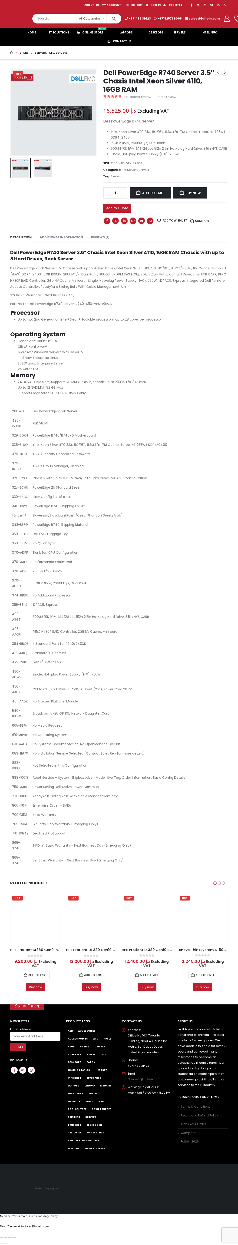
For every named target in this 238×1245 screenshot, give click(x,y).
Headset (101, 1070)
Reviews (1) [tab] (100, 237)
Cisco (91, 1054)
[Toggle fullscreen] (5, 1237)
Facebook (107, 221)
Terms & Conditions (195, 1107)
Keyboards (93, 1077)
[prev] (218, 73)
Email (141, 221)
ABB (70, 1031)
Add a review (166, 97)
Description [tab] (21, 237)
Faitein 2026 (190, 1141)
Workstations (95, 1148)
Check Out (134, 5)
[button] (11, 112)
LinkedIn (124, 221)
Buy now (193, 193)
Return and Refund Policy (199, 1115)
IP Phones (74, 1077)
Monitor (74, 1101)
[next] (225, 73)
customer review (137, 97)
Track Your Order (193, 1124)
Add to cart (153, 193)
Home (31, 32)
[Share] (10, 1237)
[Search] (114, 18)
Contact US (122, 41)
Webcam (73, 1148)
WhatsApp (150, 221)
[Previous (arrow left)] (1, 1243)
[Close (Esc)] (14, 1237)
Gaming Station (79, 1070)
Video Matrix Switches (83, 1140)
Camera (100, 1046)
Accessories (87, 1031)
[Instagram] (205, 5)
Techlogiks (94, 1124)
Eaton (91, 1062)
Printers (74, 1117)
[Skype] (211, 5)
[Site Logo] (19, 18)
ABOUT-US (91, 5)
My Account (111, 5)
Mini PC (93, 1093)
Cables (84, 1046)
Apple (107, 1038)
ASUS (71, 1046)
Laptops (125, 32)
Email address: (21, 1029)
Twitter (115, 221)
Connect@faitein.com (144, 1079)
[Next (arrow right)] (5, 1243)
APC (95, 1038)
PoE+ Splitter (77, 1109)
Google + (133, 221)
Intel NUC (209, 32)
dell (103, 1054)
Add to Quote (117, 208)
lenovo (90, 1085)
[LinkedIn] (218, 5)
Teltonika (75, 1132)
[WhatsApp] (225, 5)
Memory (105, 1085)
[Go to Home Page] (11, 53)
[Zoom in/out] (1, 1237)
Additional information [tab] (61, 237)
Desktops (156, 32)
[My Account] (226, 19)
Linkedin (22, 1069)
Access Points (78, 1038)
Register (175, 5)
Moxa (89, 1101)
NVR (101, 1101)
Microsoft (75, 1093)
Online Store (94, 31)
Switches (74, 1124)
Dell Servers (129, 170)
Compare (202, 221)
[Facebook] (191, 5)
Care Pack (75, 1054)
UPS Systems (95, 1132)
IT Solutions (59, 32)
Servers (179, 32)
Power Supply (101, 1109)
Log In (156, 5)
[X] (198, 5)
